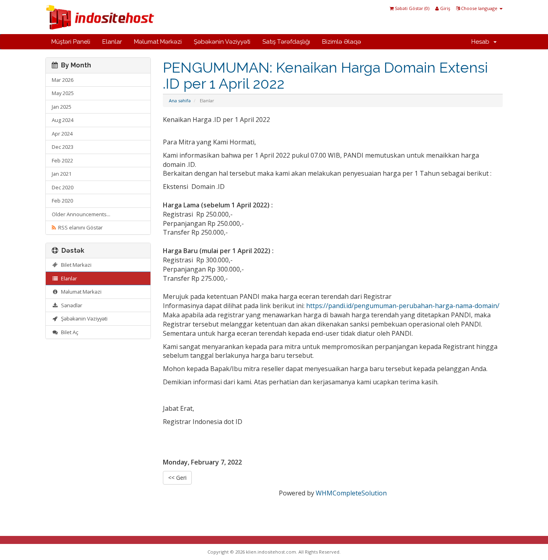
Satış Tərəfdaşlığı (286, 41)
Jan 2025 (61, 106)
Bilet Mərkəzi (75, 264)
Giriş (444, 8)
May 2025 (63, 93)
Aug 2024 (62, 120)
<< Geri (177, 477)
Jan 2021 (61, 173)
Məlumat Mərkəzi (158, 41)
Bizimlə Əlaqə (341, 41)
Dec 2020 (62, 187)
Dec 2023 (62, 146)
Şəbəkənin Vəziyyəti (222, 41)
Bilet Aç (68, 332)
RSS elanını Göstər (79, 227)
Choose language (479, 8)
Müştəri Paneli (70, 41)
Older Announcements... (81, 214)
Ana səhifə (180, 100)
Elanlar (112, 41)
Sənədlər (70, 305)
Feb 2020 (62, 200)
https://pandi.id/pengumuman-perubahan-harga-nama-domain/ (402, 305)
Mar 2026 (62, 79)
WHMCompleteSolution (351, 493)
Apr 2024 (62, 133)
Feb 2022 (62, 160)
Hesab (482, 41)
